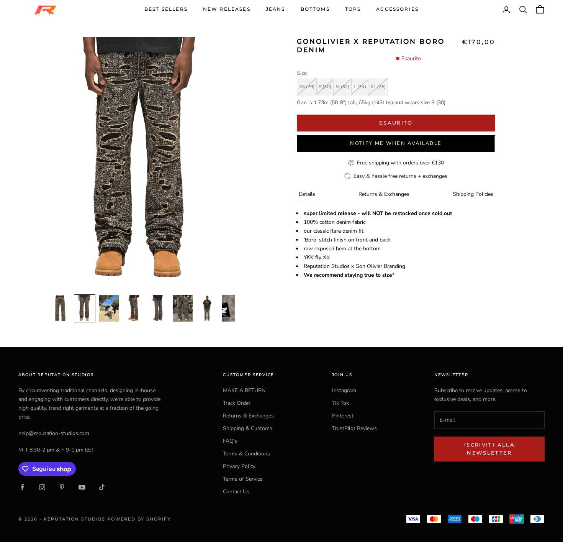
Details (307, 194)
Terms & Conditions (246, 453)
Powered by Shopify (139, 519)
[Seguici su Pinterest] (62, 487)
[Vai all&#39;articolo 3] (109, 308)
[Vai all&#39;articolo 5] (158, 308)
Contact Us (236, 491)
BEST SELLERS (166, 9)
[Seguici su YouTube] (82, 487)
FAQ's (230, 441)
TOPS (353, 9)
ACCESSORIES (397, 9)
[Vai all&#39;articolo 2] (84, 308)
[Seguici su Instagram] (42, 487)
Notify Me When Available (396, 143)
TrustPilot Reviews (354, 428)
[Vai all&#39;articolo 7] (207, 308)
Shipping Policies (473, 194)
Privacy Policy (239, 466)
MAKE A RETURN (244, 390)
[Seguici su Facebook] (22, 487)
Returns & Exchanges (383, 194)
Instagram (344, 390)
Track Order (236, 403)
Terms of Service (242, 479)
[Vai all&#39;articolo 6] (182, 308)
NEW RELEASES (226, 9)
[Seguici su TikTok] (102, 487)
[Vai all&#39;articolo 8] (231, 308)
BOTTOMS (315, 9)
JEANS (275, 9)
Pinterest (343, 415)
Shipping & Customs (247, 428)
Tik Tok (340, 403)
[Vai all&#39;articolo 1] (60, 308)
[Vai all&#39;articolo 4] (133, 308)
